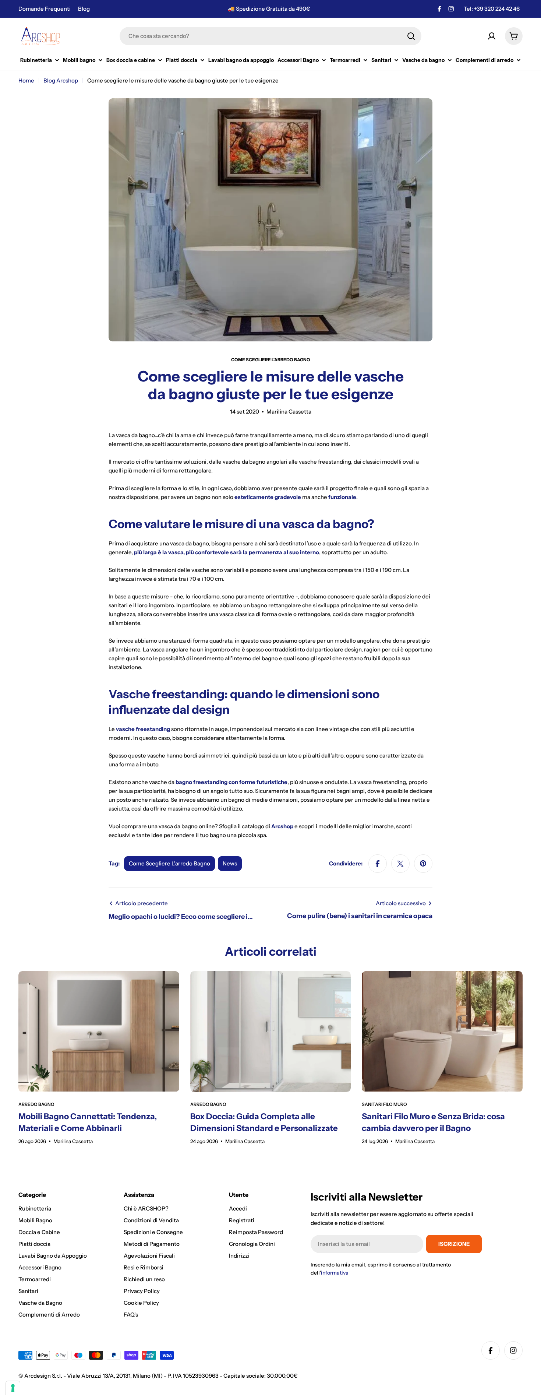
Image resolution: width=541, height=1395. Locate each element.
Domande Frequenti (44, 8)
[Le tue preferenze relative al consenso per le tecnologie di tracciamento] (13, 1388)
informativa (335, 1272)
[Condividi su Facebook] (377, 863)
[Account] (491, 36)
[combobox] (270, 36)
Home (26, 80)
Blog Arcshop (60, 80)
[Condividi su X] (400, 863)
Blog (84, 8)
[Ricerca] (411, 36)
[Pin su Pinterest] (423, 863)
